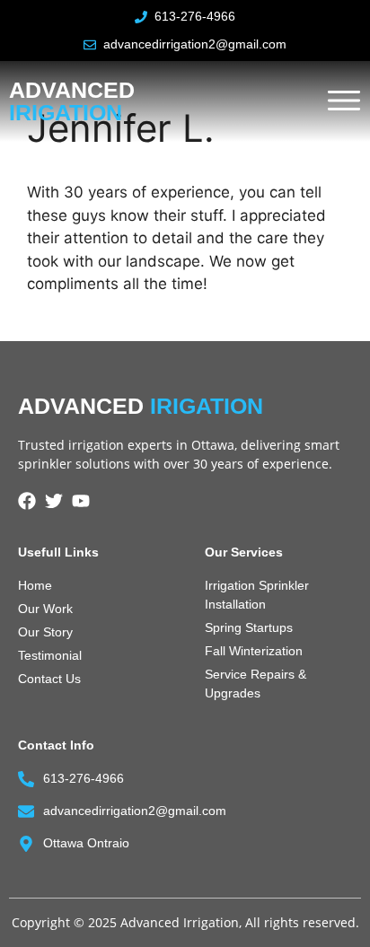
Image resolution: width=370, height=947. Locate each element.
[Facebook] (27, 501)
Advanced (72, 101)
